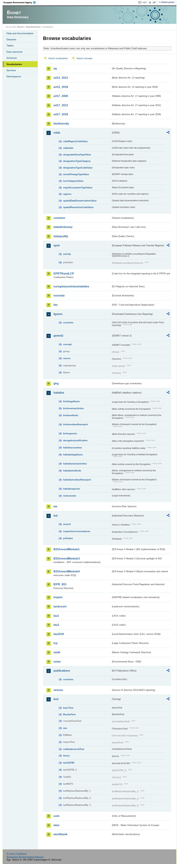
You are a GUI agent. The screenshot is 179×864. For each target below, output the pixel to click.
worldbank (60, 834)
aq (55, 68)
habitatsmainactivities (75, 463)
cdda (56, 132)
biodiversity (61, 123)
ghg (56, 383)
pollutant (68, 538)
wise (56, 825)
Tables (10, 45)
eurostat (59, 295)
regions (67, 194)
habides (58, 392)
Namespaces (13, 76)
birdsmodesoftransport (75, 424)
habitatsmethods (72, 470)
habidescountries (72, 447)
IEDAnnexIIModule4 (66, 571)
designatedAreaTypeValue (77, 154)
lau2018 (58, 634)
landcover (60, 606)
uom (56, 815)
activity (67, 254)
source (66, 358)
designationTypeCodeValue (77, 167)
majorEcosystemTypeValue (77, 187)
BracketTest (69, 714)
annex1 (67, 524)
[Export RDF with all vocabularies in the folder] (168, 133)
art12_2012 (60, 77)
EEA (21, 2)
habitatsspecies (71, 488)
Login (144, 2)
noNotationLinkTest (73, 749)
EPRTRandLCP (63, 273)
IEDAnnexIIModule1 (66, 549)
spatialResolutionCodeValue (78, 207)
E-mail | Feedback (17, 853)
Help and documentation (20, 33)
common (59, 217)
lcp (55, 643)
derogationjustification (75, 440)
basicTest (68, 708)
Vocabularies (14, 64)
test (55, 699)
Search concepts (84, 58)
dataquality (60, 236)
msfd (56, 652)
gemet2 (58, 335)
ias (55, 506)
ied (55, 515)
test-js (66, 755)
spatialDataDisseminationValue (79, 200)
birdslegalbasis (71, 401)
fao (55, 304)
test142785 (68, 762)
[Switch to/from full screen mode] (155, 2)
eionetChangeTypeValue (76, 174)
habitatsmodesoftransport (77, 479)
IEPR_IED (59, 584)
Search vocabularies (58, 58)
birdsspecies (70, 433)
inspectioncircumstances (76, 531)
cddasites (68, 148)
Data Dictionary (33, 27)
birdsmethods (70, 415)
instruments (69, 495)
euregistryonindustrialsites (71, 286)
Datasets (11, 39)
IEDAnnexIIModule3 (66, 558)
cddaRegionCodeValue (75, 141)
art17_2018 (60, 114)
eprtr (56, 245)
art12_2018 (60, 86)
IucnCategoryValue (73, 181)
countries (68, 322)
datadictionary (63, 227)
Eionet (20, 27)
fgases (57, 314)
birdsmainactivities (73, 408)
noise (57, 661)
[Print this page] (151, 2)
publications (61, 670)
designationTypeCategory (77, 161)
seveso (58, 690)
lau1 (56, 615)
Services (11, 70)
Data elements (14, 51)
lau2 (56, 624)
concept (67, 344)
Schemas (11, 58)
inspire (58, 597)
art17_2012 (60, 105)
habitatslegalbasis (73, 454)
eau (65, 728)
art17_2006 (60, 96)
